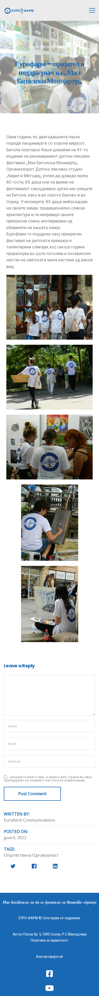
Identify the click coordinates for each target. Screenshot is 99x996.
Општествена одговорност (49, 47)
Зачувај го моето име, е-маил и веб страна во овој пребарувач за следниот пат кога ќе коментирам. (47, 778)
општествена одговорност (31, 855)
